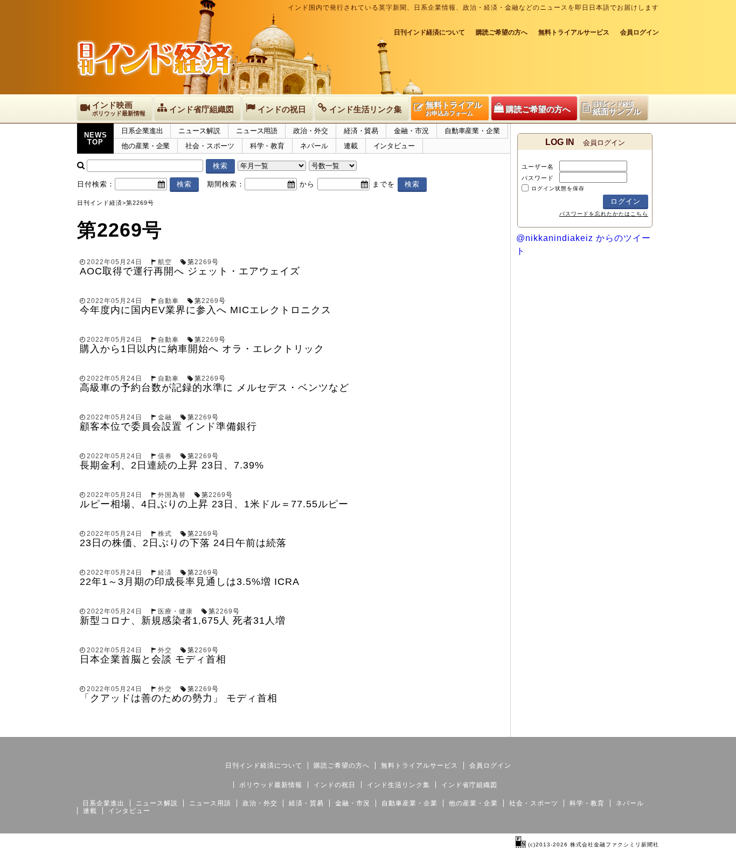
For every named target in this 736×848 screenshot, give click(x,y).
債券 (165, 456)
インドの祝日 (335, 785)
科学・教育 (267, 146)
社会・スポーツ (209, 146)
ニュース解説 (199, 131)
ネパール (314, 146)
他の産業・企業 (145, 146)
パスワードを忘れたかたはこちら (603, 214)
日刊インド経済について (429, 32)
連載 (351, 146)
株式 (165, 533)
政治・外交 (310, 131)
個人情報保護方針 (633, 728)
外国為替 (172, 495)
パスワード (538, 178)
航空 (165, 262)
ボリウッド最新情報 (270, 785)
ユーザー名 (538, 166)
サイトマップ (577, 728)
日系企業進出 (142, 131)
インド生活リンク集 (398, 785)
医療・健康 (175, 611)
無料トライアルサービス (573, 32)
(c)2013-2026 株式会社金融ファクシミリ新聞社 (592, 844)
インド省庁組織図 (469, 785)
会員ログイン (639, 32)
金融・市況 (411, 131)
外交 (165, 650)
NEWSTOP (95, 138)
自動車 (168, 301)
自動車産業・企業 (472, 131)
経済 (165, 572)
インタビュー (394, 146)
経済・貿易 (361, 131)
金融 (165, 417)
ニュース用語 (256, 131)
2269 (203, 262)
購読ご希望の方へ (501, 32)
